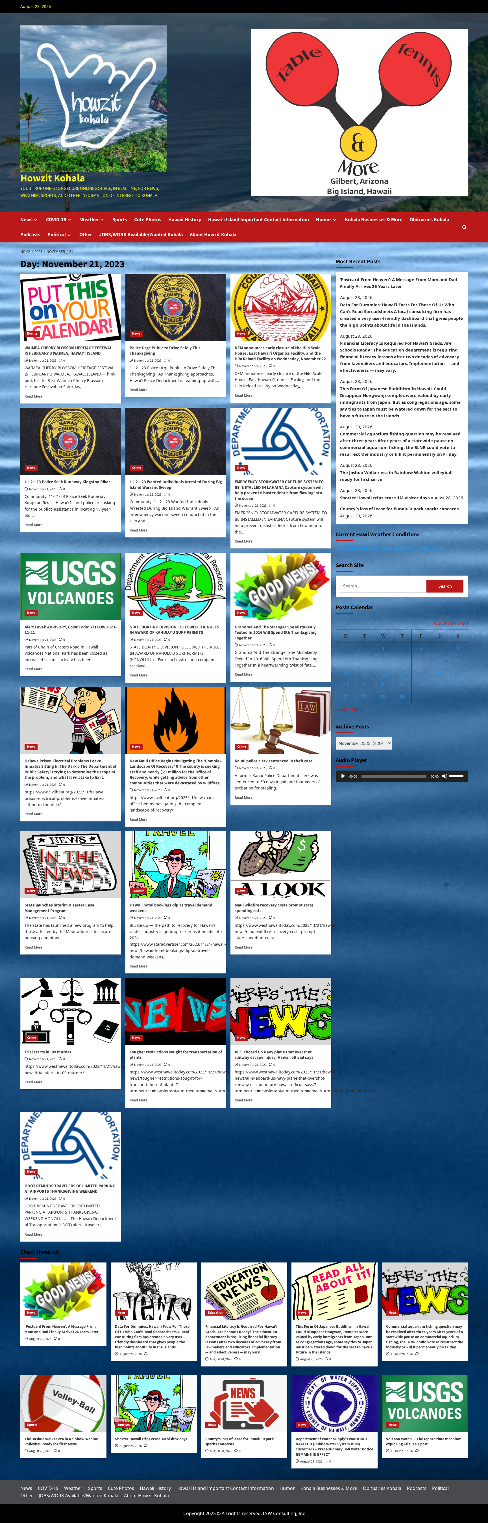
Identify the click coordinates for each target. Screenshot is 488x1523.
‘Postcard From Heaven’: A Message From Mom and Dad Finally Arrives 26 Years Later (398, 283)
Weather (89, 219)
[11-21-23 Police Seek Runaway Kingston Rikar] (70, 441)
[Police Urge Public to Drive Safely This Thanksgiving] (175, 307)
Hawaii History (184, 219)
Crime (136, 467)
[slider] (457, 776)
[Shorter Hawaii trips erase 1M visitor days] (154, 1403)
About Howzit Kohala (213, 234)
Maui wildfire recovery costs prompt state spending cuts (274, 908)
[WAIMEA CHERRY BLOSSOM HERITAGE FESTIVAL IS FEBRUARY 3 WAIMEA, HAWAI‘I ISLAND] (70, 307)
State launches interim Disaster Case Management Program (59, 908)
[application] (402, 776)
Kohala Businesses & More (373, 219)
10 (421, 661)
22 (383, 685)
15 (383, 673)
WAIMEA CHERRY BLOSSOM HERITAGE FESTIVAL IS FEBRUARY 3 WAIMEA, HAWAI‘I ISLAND (68, 351)
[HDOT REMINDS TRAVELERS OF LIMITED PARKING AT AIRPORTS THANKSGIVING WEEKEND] (70, 1145)
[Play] (343, 776)
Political (56, 234)
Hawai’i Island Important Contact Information (258, 219)
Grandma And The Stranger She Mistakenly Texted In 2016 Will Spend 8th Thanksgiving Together (276, 632)
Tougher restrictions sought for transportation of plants (176, 1055)
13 (345, 673)
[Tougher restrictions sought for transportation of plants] (175, 1011)
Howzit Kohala (52, 178)
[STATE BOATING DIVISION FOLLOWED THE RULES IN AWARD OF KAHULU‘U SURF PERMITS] (175, 586)
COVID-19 (56, 219)
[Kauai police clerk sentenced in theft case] (280, 720)
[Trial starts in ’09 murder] (70, 1011)
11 (439, 661)
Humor (323, 219)
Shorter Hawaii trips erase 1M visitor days (385, 497)
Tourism (138, 891)
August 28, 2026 (40, 1339)
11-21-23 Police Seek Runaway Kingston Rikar (67, 482)
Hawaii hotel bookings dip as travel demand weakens (171, 908)
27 (345, 697)
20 (345, 685)
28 (364, 697)
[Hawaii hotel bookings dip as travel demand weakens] (175, 864)
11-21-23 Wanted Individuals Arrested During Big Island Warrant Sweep (176, 485)
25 (439, 685)
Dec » (356, 709)
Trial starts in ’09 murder (48, 1052)
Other (85, 234)
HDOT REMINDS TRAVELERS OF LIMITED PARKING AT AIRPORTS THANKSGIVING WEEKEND (70, 1189)
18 (439, 673)
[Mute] (445, 776)
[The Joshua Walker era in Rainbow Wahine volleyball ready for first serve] (63, 1403)
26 (458, 685)
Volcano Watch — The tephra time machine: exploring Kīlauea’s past (423, 1441)
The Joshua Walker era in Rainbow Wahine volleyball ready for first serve (396, 476)
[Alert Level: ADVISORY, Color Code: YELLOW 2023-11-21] (70, 586)
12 (458, 661)
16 (402, 673)
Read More (33, 396)
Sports (119, 219)
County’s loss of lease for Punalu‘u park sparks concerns (399, 508)
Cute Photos (147, 219)
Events (32, 333)
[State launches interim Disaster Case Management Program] (70, 864)
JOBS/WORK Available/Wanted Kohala (141, 234)
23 (402, 685)
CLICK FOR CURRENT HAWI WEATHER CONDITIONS (389, 548)
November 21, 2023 (42, 360)
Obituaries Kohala (429, 219)
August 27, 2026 (311, 1461)
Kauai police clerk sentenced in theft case (274, 761)
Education (215, 1312)
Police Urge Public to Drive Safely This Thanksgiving (165, 351)
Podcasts (30, 234)
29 (383, 697)
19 (458, 673)
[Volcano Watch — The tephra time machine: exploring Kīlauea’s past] (425, 1403)
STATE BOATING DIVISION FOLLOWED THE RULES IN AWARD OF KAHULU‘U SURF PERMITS (174, 630)
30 (402, 697)
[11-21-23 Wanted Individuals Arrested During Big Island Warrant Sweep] (175, 441)
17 (421, 673)
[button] (464, 227)
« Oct (341, 709)
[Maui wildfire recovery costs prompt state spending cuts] (280, 864)
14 (364, 673)
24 (421, 685)
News (26, 219)
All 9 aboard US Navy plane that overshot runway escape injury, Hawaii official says (274, 1055)
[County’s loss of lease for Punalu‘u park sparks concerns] (244, 1403)
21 (364, 685)
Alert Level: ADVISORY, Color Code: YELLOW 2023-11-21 (71, 630)
